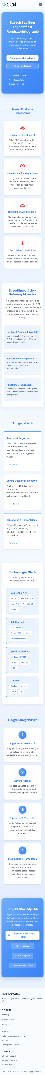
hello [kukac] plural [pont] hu (13, 1036)
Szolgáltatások (24, 66)
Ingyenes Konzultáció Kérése (24, 935)
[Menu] (40, 4)
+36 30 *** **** (8, 1040)
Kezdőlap (5, 1015)
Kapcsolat (6, 1024)
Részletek (14, 464)
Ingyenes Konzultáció (24, 58)
